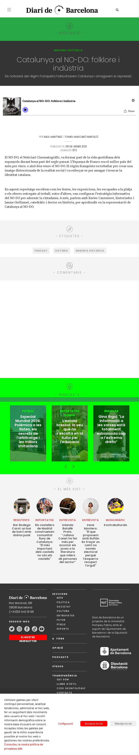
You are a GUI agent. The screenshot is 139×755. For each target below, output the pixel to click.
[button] (9, 9)
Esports (63, 628)
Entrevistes (66, 615)
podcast (41, 250)
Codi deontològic (71, 688)
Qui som (63, 679)
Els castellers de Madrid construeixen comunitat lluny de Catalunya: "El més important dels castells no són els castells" (44, 541)
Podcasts (60, 657)
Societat (64, 606)
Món (60, 597)
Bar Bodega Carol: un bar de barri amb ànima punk (21, 530)
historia (61, 250)
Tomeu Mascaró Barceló (81, 137)
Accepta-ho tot (94, 723)
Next (73, 465)
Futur (61, 619)
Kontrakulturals (115, 525)
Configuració (65, 723)
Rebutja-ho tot (123, 723)
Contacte (64, 692)
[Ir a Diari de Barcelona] (28, 596)
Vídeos (58, 666)
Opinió (57, 647)
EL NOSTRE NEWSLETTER (28, 637)
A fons (58, 638)
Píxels (61, 624)
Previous (66, 465)
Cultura (63, 611)
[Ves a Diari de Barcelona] (59, 10)
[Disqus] (69, 328)
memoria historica (90, 250)
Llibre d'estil (67, 684)
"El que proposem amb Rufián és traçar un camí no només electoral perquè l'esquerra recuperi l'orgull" (91, 545)
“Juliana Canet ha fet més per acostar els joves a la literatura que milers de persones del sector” (67, 543)
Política (63, 602)
